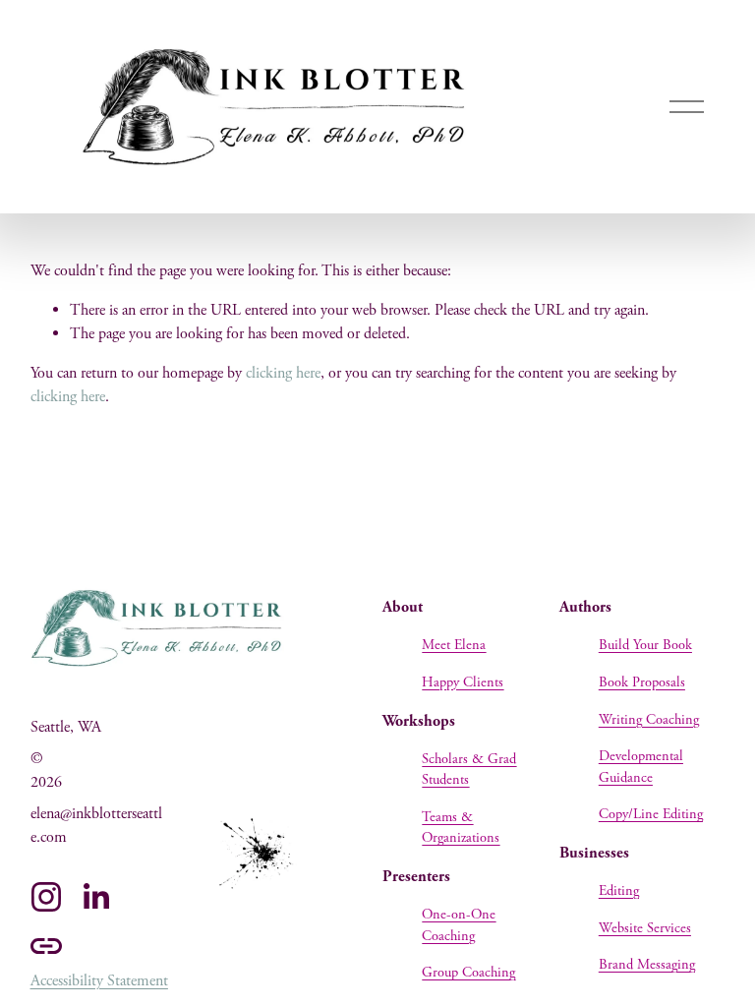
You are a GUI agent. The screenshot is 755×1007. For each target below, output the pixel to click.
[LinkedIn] (95, 897)
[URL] (46, 946)
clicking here (283, 373)
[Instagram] (46, 897)
